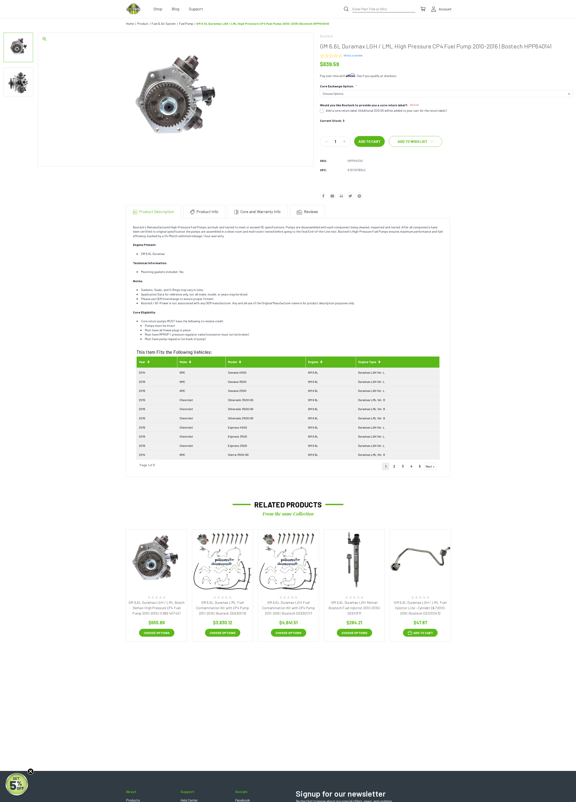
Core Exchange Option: (338, 86)
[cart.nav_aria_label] (423, 9)
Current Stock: (332, 121)
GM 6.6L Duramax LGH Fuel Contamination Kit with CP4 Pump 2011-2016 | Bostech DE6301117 (288, 607)
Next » (430, 466)
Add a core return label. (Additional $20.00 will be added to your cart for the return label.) (386, 110)
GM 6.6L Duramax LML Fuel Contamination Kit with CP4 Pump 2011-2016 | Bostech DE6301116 (222, 607)
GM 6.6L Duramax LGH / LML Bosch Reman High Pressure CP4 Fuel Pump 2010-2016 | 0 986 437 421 (156, 607)
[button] (17, 784)
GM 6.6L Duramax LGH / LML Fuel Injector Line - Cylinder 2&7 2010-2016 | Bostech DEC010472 (420, 607)
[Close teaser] (30, 771)
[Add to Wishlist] (161, 578)
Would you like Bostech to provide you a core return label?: (369, 105)
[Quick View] (151, 578)
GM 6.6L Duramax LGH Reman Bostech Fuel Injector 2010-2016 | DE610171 (354, 607)
